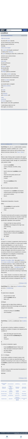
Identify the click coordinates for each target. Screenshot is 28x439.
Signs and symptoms (4, 388)
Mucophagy (24, 393)
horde (4, 89)
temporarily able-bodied (24, 388)
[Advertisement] (14, 14)
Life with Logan (4, 391)
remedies (5, 95)
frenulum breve (4, 393)
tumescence (17, 395)
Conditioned (20, 286)
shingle (4, 71)
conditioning (17, 383)
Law (3, 239)
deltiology (17, 393)
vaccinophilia (3, 395)
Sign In (25, 30)
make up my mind (5, 38)
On (2, 262)
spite (4, 53)
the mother (6, 79)
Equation (22, 260)
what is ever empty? (6, 47)
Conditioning (9, 288)
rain (2, 69)
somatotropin (24, 395)
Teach (18, 152)
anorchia (24, 391)
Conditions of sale (19, 267)
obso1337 (11, 398)
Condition (24, 320)
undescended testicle (3, 384)
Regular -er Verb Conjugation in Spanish (10, 388)
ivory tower (24, 383)
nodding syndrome (11, 391)
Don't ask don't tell (24, 399)
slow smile (3, 61)
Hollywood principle (17, 388)
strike (8, 40)
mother (9, 74)
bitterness (10, 51)
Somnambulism (11, 383)
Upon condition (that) (9, 262)
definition (3, 144)
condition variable (17, 391)
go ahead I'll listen (9, 35)
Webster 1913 (9, 144)
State (24, 278)
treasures (5, 93)
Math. (13, 260)
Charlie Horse (4, 398)
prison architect (7, 85)
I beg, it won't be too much (3, 99)
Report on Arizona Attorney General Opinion (17, 399)
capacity (5, 50)
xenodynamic (10, 395)
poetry (2, 35)
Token (22, 152)
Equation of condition (6, 260)
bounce (4, 66)
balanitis (10, 393)
